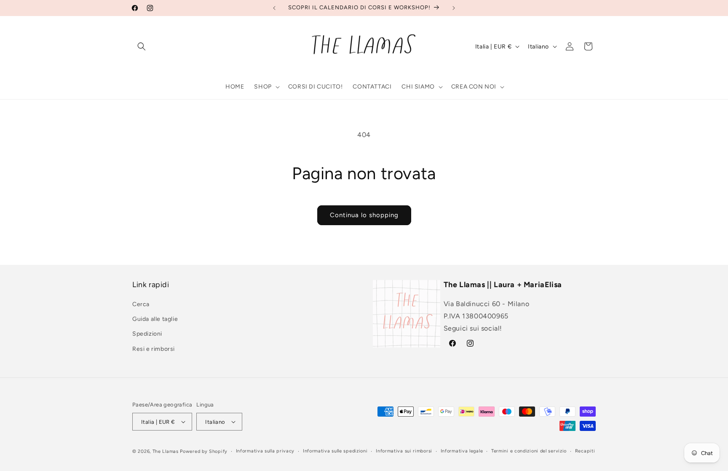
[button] (141, 46)
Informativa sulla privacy (265, 451)
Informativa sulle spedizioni (335, 451)
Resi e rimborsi (153, 349)
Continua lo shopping (364, 215)
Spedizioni (147, 333)
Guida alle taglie (155, 319)
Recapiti (585, 451)
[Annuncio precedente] (274, 8)
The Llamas (166, 451)
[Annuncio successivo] (453, 8)
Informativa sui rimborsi (404, 451)
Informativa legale (462, 451)
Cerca (141, 304)
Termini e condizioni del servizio (529, 451)
